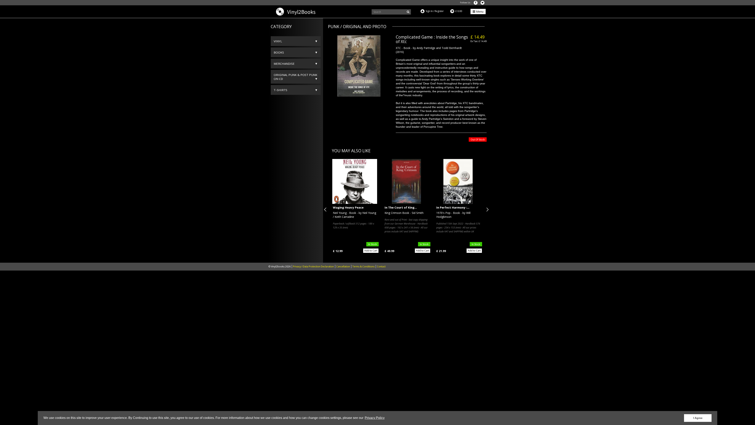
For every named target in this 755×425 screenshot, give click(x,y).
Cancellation (343, 266)
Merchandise (284, 64)
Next (487, 210)
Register (439, 11)
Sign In (429, 11)
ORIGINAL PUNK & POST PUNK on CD (295, 77)
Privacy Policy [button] (375, 417)
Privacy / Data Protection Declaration (313, 266)
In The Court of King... (401, 207)
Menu (479, 11)
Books (279, 52)
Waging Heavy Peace (348, 207)
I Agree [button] (698, 417)
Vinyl (278, 41)
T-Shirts (280, 90)
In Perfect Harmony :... (452, 207)
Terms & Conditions (363, 266)
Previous (326, 210)
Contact (381, 266)
